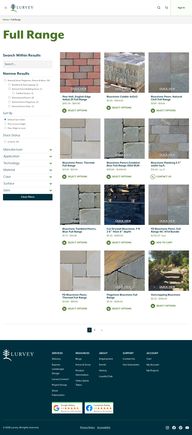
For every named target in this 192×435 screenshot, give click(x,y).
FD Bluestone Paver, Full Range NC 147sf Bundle (166, 230)
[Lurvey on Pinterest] (180, 427)
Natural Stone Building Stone (27, 89)
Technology (11, 163)
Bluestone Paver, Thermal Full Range (78, 164)
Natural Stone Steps (23, 106)
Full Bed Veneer (24, 93)
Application (11, 156)
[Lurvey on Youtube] (187, 427)
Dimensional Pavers (23, 98)
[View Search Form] (158, 7)
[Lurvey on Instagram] (167, 427)
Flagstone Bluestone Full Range (122, 296)
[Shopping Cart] (166, 7)
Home (6, 20)
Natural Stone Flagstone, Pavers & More (29, 80)
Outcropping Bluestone (165, 294)
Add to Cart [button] (164, 242)
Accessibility (103, 427)
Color (7, 177)
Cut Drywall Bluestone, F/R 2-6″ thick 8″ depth (123, 230)
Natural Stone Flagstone (25, 102)
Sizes (6, 190)
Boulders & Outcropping (25, 85)
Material (9, 170)
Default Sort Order (16, 120)
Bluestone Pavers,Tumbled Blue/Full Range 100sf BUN (123, 164)
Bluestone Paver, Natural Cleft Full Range (166, 98)
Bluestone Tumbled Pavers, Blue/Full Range (79, 230)
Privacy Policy (87, 427)
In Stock (13, 142)
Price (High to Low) (17, 128)
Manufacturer (13, 149)
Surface (8, 183)
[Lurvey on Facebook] (174, 427)
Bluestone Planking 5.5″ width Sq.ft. (166, 164)
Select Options (77, 110)
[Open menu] (6, 7)
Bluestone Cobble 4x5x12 (122, 96)
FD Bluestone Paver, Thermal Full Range (74, 296)
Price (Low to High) (17, 124)
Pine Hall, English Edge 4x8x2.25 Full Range (76, 98)
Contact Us (163, 176)
